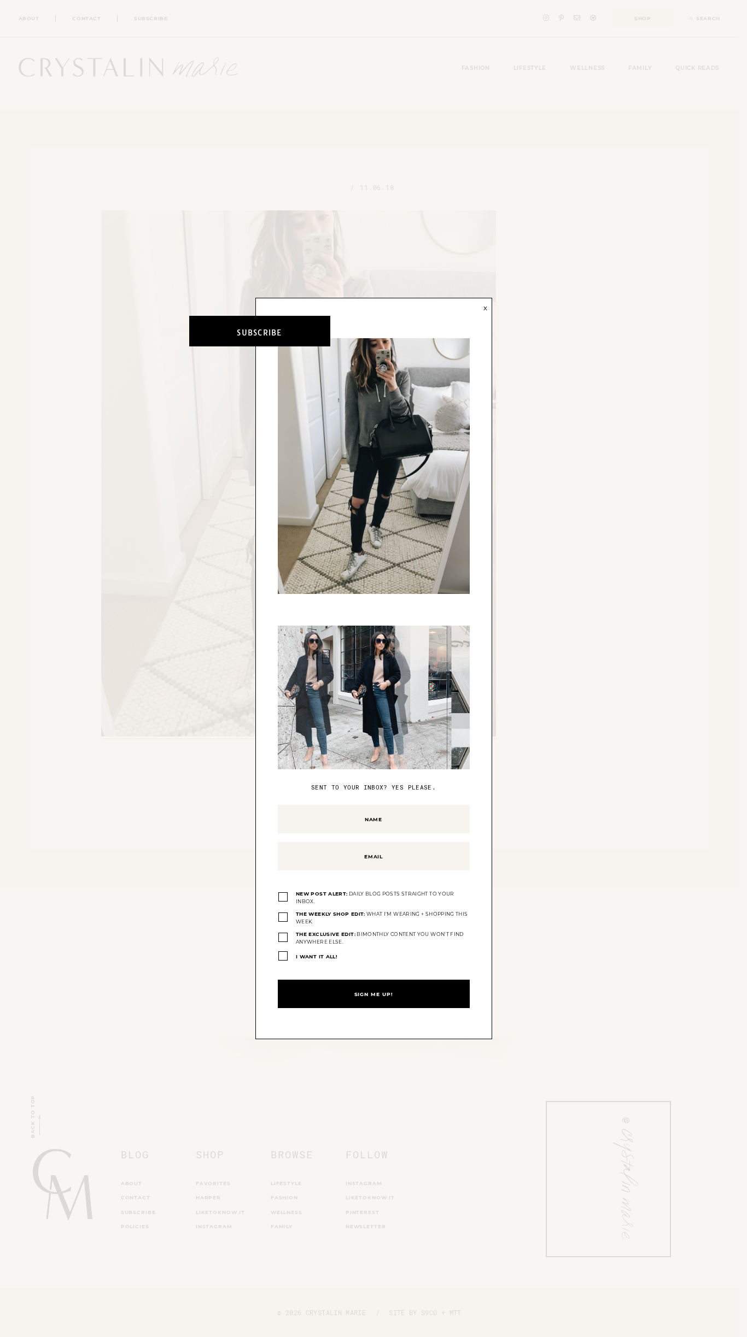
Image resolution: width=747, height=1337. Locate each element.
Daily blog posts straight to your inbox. (375, 897)
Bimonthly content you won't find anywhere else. (380, 938)
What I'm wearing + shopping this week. (382, 917)
